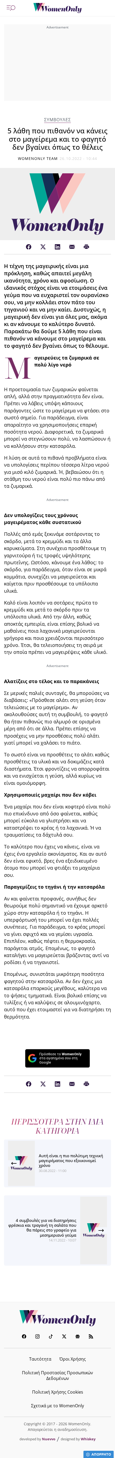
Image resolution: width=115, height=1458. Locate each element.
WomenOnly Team (38, 158)
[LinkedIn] (57, 247)
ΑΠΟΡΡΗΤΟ (101, 1454)
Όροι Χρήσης (72, 1359)
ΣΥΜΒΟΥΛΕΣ (57, 120)
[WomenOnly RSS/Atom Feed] (91, 1337)
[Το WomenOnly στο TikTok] (51, 1337)
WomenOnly (57, 1318)
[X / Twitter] (43, 247)
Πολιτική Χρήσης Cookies (57, 1392)
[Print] (86, 247)
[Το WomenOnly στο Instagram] (37, 1337)
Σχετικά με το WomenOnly (57, 1406)
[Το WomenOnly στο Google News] (77, 1337)
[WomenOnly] (57, 8)
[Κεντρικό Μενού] (11, 8)
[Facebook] (28, 247)
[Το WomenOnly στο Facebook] (24, 1337)
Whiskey (88, 1439)
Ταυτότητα (40, 1359)
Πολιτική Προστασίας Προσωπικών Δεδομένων (57, 1375)
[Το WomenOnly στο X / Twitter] (64, 1337)
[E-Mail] (72, 247)
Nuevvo (48, 1439)
